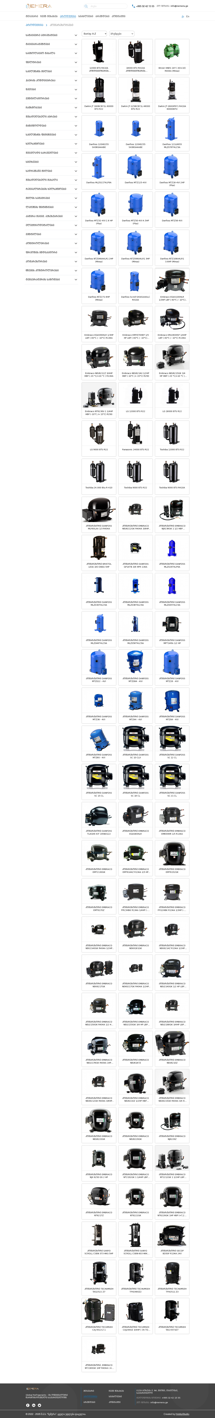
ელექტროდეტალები (40, 225)
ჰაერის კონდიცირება (40, 80)
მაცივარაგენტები (38, 44)
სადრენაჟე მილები (39, 171)
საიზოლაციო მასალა (40, 53)
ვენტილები (33, 234)
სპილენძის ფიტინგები (41, 134)
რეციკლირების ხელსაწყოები (46, 189)
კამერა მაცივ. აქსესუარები (44, 216)
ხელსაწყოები (35, 143)
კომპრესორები (36, 261)
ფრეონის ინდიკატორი (41, 252)
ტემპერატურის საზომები (43, 279)
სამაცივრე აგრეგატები (41, 35)
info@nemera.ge (179, 6)
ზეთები (31, 89)
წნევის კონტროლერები (42, 270)
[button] (51, 35)
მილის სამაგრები (38, 198)
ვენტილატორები (37, 98)
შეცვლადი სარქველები (42, 152)
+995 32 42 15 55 (145, 6)
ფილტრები (33, 62)
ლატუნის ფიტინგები (40, 207)
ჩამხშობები (34, 107)
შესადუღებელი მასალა (42, 180)
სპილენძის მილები (39, 71)
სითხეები (32, 162)
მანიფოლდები (36, 125)
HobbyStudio (182, 1414)
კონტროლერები (37, 243)
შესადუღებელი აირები (41, 116)
